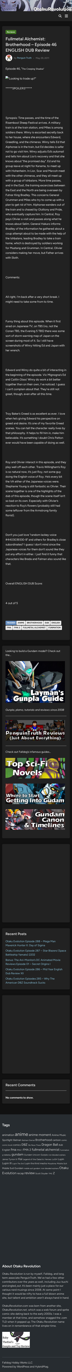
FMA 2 (17, 627)
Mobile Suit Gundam (12, 1168)
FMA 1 (19, 1150)
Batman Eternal (28, 1140)
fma (9, 627)
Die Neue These (34, 1145)
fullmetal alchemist (34, 627)
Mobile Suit (62, 1163)
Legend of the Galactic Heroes (37, 1159)
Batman (17, 1140)
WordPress (23, 1366)
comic (64, 1140)
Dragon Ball (50, 1145)
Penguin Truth (24, 57)
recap (20, 1173)
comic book (7, 1145)
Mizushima (52, 1164)
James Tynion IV (10, 1159)
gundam (17, 1154)
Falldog (48, 1273)
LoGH (54, 1159)
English (56, 623)
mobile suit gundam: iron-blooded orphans (41, 1168)
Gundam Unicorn (32, 1155)
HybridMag (41, 1366)
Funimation (54, 627)
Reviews (11, 32)
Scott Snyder (41, 1173)
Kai (20, 1159)
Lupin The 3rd (18, 1163)
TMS (50, 1174)
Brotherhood (34, 623)
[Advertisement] (36, 883)
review (29, 1173)
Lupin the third (31, 1163)
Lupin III (7, 1163)
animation (8, 1135)
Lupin (61, 1159)
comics (17, 1145)
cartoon (57, 1140)
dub (47, 623)
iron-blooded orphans (56, 1155)
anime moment (40, 1135)
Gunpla (44, 1155)
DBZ (24, 1145)
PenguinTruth (28, 1277)
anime (21, 623)
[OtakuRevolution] (36, 5)
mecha (43, 1163)
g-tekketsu (6, 1155)
